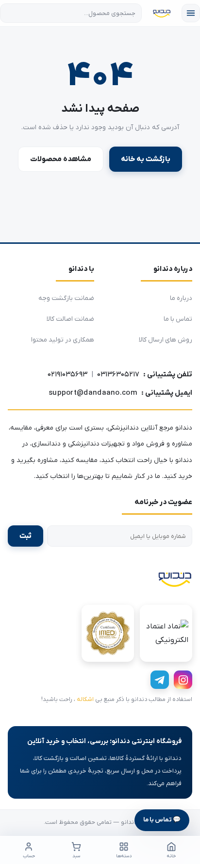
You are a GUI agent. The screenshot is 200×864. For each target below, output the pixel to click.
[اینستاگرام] (183, 679)
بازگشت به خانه (145, 159)
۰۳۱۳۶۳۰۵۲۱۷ (118, 374)
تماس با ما (178, 319)
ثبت (25, 536)
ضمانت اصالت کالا (70, 319)
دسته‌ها (124, 856)
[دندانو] (174, 578)
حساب (29, 856)
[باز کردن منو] (191, 13)
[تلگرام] (159, 679)
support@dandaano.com (93, 393)
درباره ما (181, 298)
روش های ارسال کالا (165, 340)
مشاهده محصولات (60, 159)
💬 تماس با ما (162, 820)
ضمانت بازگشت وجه (66, 298)
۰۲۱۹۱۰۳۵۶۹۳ (67, 374)
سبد (76, 856)
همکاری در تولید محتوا (62, 340)
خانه (171, 856)
